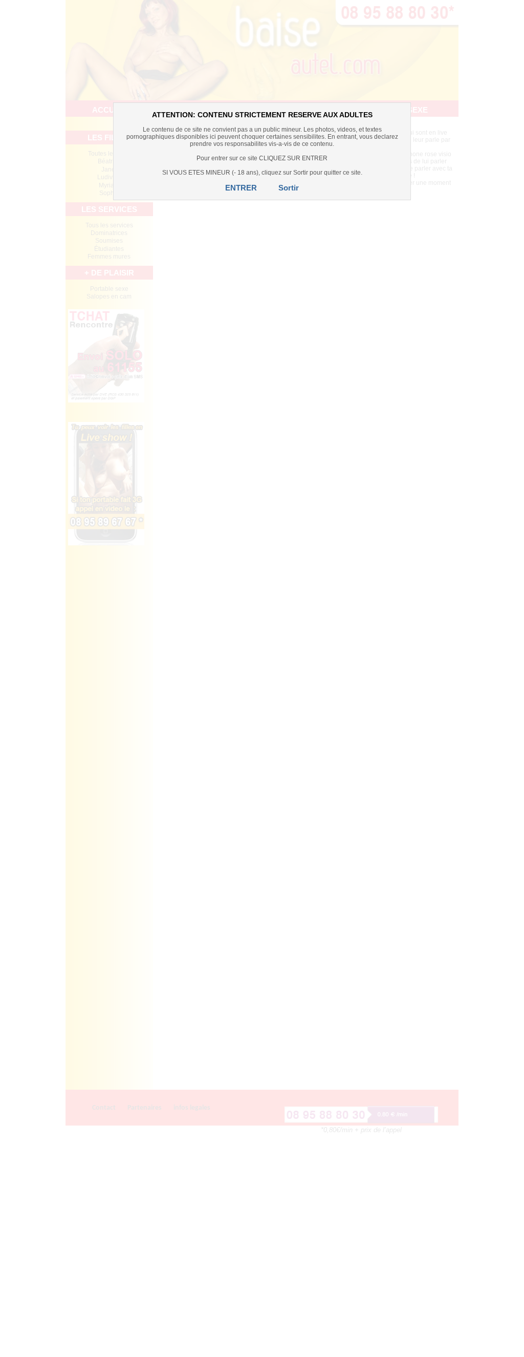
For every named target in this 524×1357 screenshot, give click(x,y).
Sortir (288, 187)
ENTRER (241, 187)
